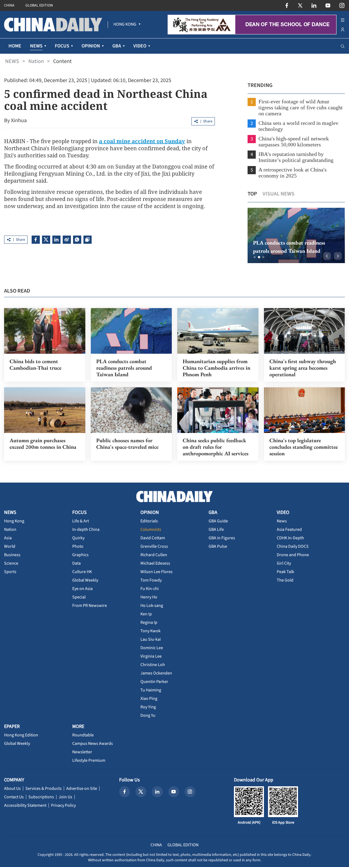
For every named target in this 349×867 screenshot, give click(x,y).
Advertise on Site (81, 788)
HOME (14, 46)
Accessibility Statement (25, 805)
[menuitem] (125, 24)
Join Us (65, 797)
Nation (36, 61)
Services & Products (43, 788)
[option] (296, 235)
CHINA (9, 5)
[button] (255, 257)
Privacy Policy (63, 805)
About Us (12, 788)
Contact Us (14, 797)
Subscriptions (41, 797)
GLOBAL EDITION (39, 5)
